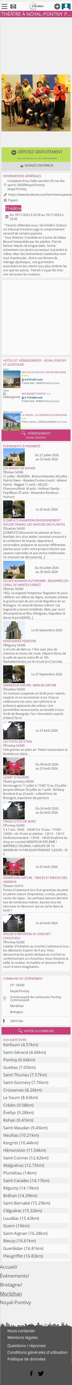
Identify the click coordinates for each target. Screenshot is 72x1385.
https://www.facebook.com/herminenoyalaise (40, 195)
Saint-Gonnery (16, 1082)
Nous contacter (21, 1330)
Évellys (9, 1112)
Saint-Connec (15, 1158)
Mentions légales (22, 1337)
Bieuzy (9, 1241)
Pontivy (10, 1060)
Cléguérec (12, 1210)
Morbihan (17, 1006)
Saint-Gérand (15, 1052)
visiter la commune (36, 1031)
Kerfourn (11, 1045)
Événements (14, 1276)
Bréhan (10, 1195)
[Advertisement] (36, 45)
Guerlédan (13, 1248)
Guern (9, 1226)
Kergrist (10, 1143)
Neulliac (10, 1135)
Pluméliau (12, 1173)
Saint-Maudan (16, 1128)
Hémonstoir (14, 1150)
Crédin (9, 1105)
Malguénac (13, 1165)
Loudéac (11, 1218)
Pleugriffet (13, 1256)
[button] (36, 154)
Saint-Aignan (15, 1233)
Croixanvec (13, 1090)
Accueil (8, 1267)
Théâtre (13, 208)
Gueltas (10, 1067)
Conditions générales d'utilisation (37, 1352)
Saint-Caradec (16, 1180)
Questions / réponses (26, 1345)
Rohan (9, 1120)
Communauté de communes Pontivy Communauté (35, 998)
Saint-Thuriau (16, 1075)
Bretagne (16, 1012)
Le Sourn (11, 1097)
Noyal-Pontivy (19, 991)
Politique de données (26, 1359)
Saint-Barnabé (16, 1203)
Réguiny (10, 1188)
